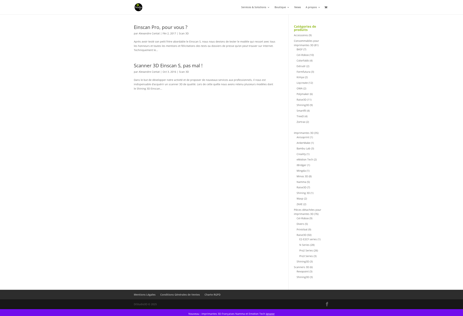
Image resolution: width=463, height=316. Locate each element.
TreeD (300, 116)
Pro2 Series (306, 250)
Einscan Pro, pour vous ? (160, 27)
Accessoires (301, 35)
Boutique (280, 7)
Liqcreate (302, 82)
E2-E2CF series (308, 239)
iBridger (301, 165)
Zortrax (301, 122)
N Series (304, 245)
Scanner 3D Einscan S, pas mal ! (168, 65)
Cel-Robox (303, 55)
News (297, 7)
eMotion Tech (305, 159)
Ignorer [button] (270, 313)
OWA (300, 88)
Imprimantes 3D (303, 133)
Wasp (300, 198)
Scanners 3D (301, 267)
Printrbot (302, 229)
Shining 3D (303, 193)
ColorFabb (303, 60)
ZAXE (300, 204)
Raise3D (301, 99)
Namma (301, 182)
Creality (301, 154)
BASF (300, 49)
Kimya (300, 77)
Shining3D (303, 105)
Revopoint (303, 271)
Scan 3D (184, 33)
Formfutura (303, 71)
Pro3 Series (306, 256)
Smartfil (301, 110)
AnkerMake (303, 143)
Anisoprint (303, 137)
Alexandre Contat (149, 33)
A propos (311, 7)
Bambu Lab (303, 148)
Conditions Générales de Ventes (180, 294)
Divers (300, 224)
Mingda (301, 170)
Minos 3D (302, 176)
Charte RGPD (212, 294)
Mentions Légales (145, 294)
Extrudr (301, 66)
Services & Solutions (253, 7)
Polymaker (303, 94)
